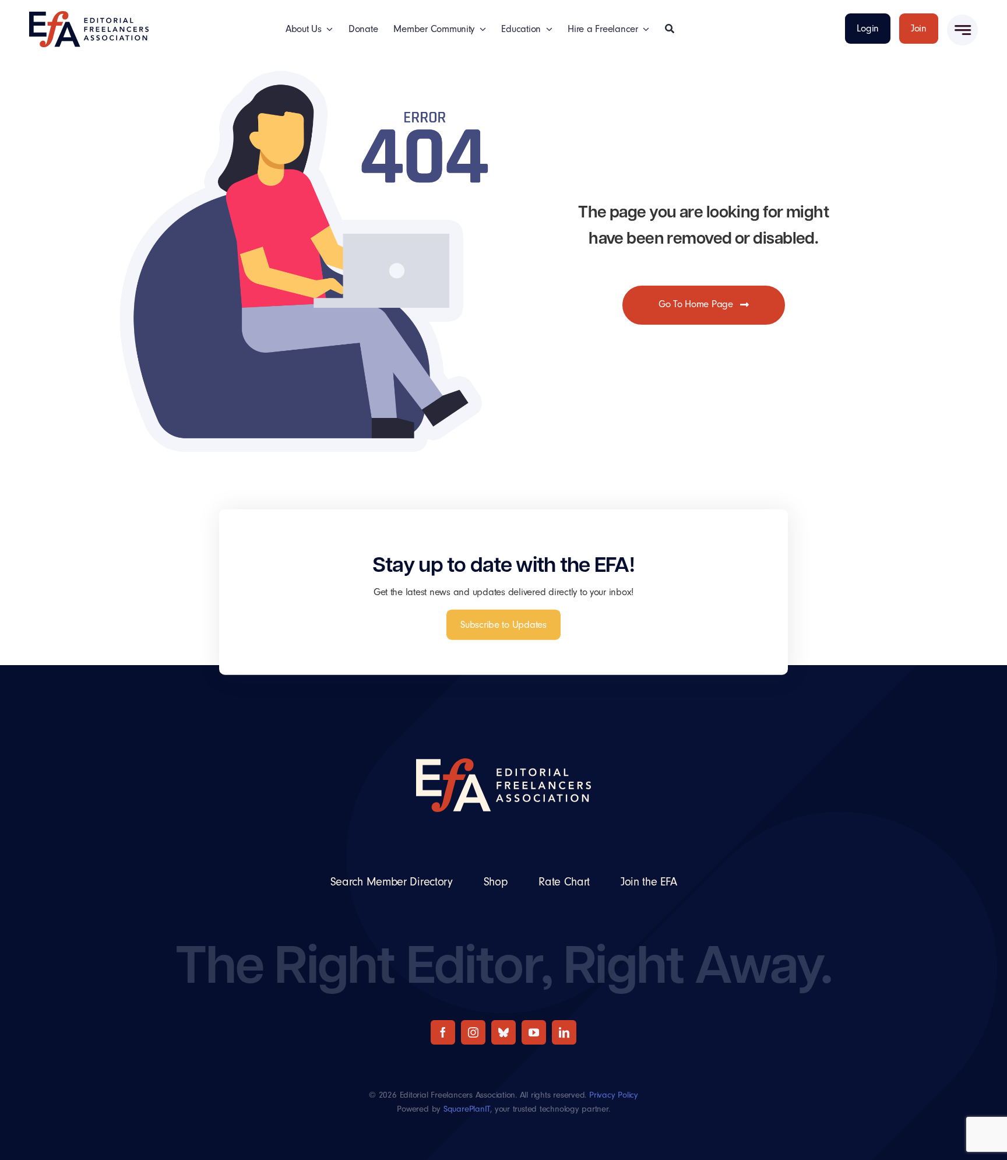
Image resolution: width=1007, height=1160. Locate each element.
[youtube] (534, 1032)
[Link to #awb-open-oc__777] (962, 30)
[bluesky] (503, 1032)
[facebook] (443, 1032)
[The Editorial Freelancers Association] (89, 16)
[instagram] (473, 1032)
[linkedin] (564, 1032)
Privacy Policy (613, 1095)
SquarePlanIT (466, 1109)
